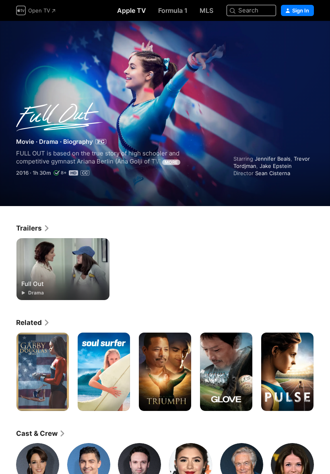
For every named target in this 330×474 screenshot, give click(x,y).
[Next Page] (322, 372)
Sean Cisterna (272, 173)
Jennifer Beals (273, 158)
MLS (206, 10)
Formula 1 (173, 10)
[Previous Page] (8, 372)
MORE (171, 162)
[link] (33, 228)
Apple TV (131, 10)
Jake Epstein (276, 166)
